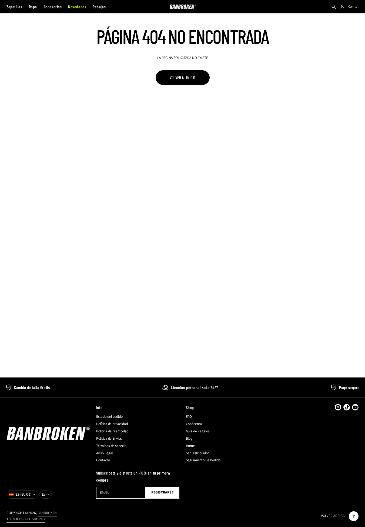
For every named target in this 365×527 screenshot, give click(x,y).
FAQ (189, 416)
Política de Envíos (109, 438)
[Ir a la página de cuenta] (342, 6)
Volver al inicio (182, 77)
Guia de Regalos (198, 431)
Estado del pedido (109, 416)
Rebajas (99, 6)
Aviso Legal (104, 453)
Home (190, 445)
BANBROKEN (47, 512)
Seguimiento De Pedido (203, 460)
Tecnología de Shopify (25, 519)
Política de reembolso (112, 431)
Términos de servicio (111, 445)
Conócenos (194, 424)
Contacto (103, 460)
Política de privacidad (112, 424)
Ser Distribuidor (197, 453)
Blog (189, 438)
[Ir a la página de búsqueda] (333, 6)
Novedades (77, 6)
